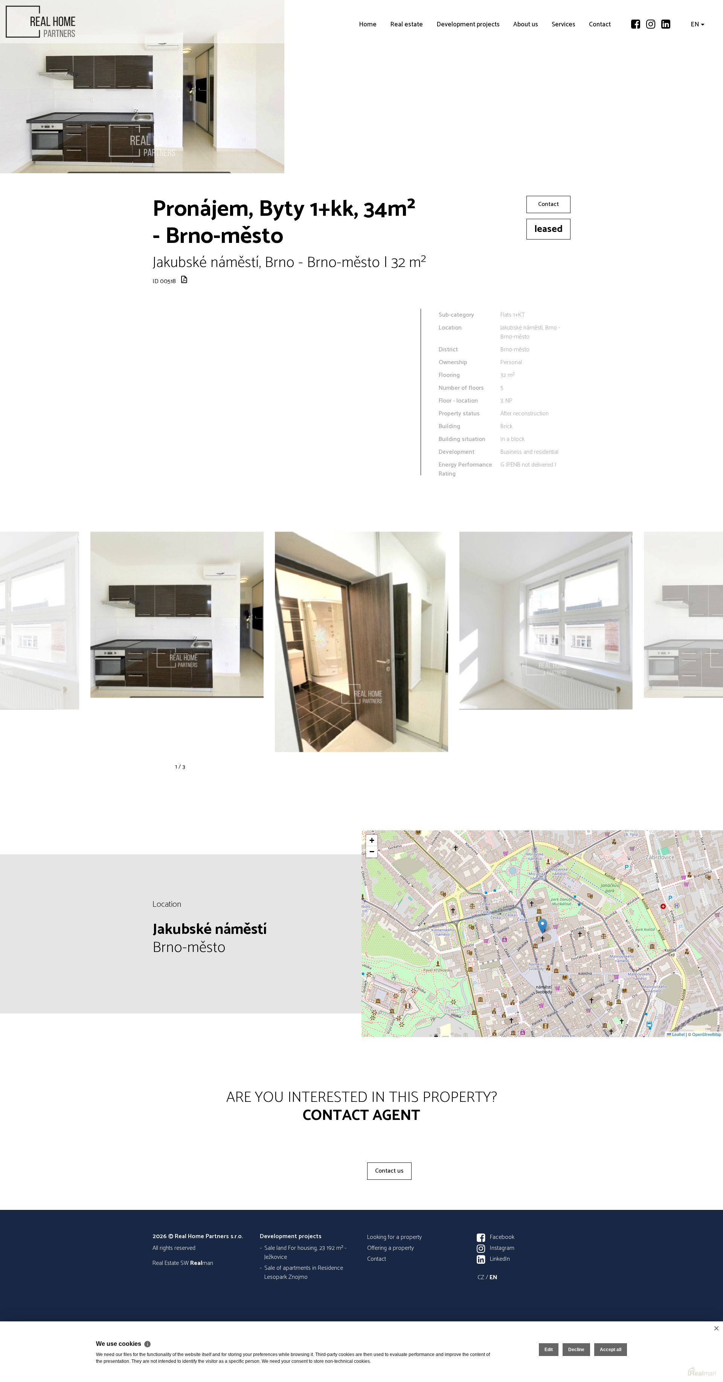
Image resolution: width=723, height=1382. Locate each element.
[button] (542, 926)
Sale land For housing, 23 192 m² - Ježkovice (305, 1252)
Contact (600, 68)
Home (368, 68)
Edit (549, 1349)
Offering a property (390, 1248)
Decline (576, 1349)
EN (695, 68)
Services (563, 68)
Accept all (610, 1349)
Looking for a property (394, 1237)
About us (525, 68)
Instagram (502, 1248)
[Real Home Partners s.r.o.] (62, 22)
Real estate (406, 68)
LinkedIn (500, 1259)
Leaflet (678, 1034)
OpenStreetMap (706, 1034)
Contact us (389, 1171)
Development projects (468, 68)
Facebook (502, 1237)
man (201, 1263)
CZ (480, 1277)
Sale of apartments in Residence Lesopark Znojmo (303, 1272)
